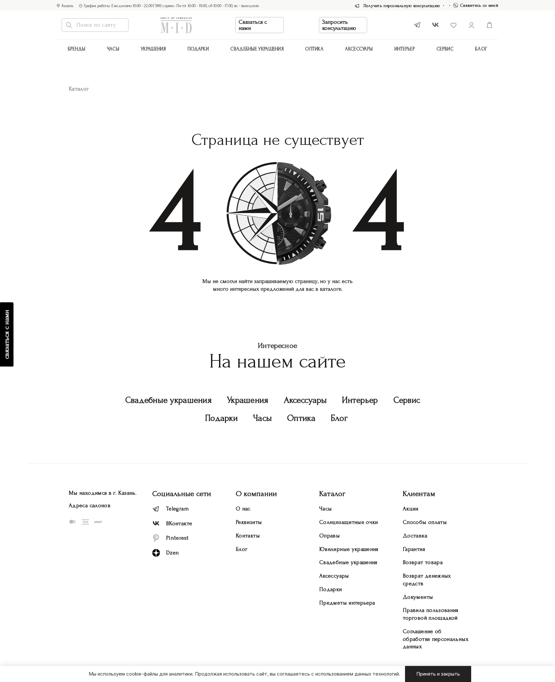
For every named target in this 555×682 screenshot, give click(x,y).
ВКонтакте (179, 523)
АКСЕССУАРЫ (359, 49)
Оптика (314, 49)
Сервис (445, 49)
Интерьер (404, 49)
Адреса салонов (89, 505)
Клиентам (419, 493)
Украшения (153, 49)
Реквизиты (249, 522)
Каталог (332, 493)
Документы (418, 597)
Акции (410, 509)
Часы (113, 49)
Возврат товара (423, 562)
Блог (481, 49)
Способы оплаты (425, 522)
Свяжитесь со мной (479, 5)
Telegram (177, 509)
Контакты (248, 536)
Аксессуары (305, 400)
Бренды (76, 49)
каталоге (330, 289)
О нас (243, 509)
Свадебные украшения (257, 49)
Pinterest (177, 538)
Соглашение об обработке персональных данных (435, 639)
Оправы (329, 536)
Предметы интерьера (347, 603)
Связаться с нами (253, 25)
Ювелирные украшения (348, 549)
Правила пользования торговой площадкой (430, 614)
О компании (256, 493)
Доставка (415, 536)
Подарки (198, 49)
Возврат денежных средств (427, 580)
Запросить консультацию (339, 25)
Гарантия (414, 549)
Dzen (172, 553)
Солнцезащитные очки (348, 522)
